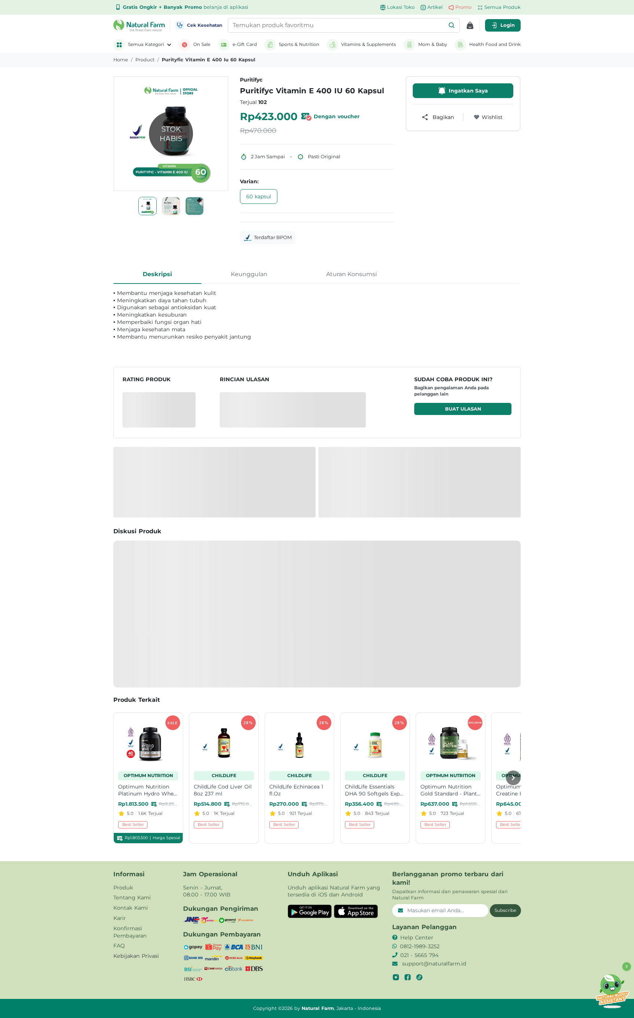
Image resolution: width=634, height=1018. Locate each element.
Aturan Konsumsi (351, 274)
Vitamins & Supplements (368, 44)
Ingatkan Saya (468, 90)
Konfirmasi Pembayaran (130, 932)
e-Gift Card (245, 44)
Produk (123, 887)
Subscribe (505, 910)
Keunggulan (249, 274)
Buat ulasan (463, 409)
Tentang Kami (132, 897)
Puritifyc (251, 79)
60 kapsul (258, 196)
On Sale (201, 44)
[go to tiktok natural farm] (419, 977)
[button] (451, 25)
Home (120, 59)
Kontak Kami (130, 908)
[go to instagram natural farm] (396, 977)
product (144, 59)
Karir (119, 918)
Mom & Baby (432, 44)
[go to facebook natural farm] (407, 977)
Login (507, 25)
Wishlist (492, 117)
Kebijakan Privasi (136, 956)
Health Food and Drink (495, 44)
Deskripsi (157, 274)
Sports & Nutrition (299, 44)
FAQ (119, 945)
